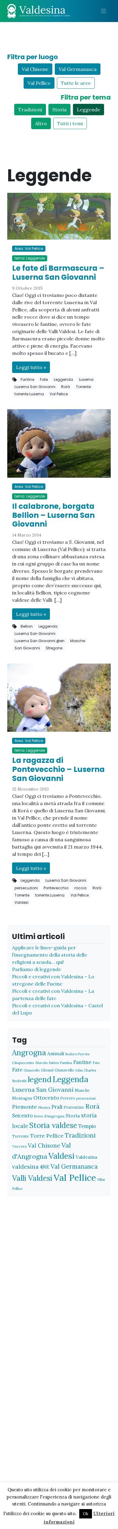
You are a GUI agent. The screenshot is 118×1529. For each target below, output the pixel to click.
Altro (41, 123)
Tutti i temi (70, 123)
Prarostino (74, 1107)
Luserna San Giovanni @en (39, 640)
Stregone (54, 648)
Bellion (27, 626)
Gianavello (32, 1070)
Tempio (87, 1126)
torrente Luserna (29, 394)
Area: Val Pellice (29, 248)
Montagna (22, 1098)
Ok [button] (85, 1513)
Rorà (65, 386)
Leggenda (63, 379)
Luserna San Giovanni (35, 386)
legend (39, 1079)
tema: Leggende (30, 258)
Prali (56, 1107)
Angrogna (29, 1052)
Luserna (86, 379)
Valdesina (86, 1157)
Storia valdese (53, 1125)
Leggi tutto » (31, 367)
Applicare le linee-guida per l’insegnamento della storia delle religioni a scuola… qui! (49, 954)
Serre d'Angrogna (49, 1116)
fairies (54, 1062)
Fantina (66, 1062)
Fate (44, 379)
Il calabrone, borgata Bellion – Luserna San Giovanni (53, 515)
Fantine (27, 379)
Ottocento (46, 1097)
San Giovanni (27, 648)
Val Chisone (35, 69)
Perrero (67, 1098)
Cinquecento (23, 1062)
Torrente (83, 386)
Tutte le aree (76, 83)
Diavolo (41, 1062)
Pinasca (44, 1107)
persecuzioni (26, 887)
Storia (59, 110)
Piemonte (24, 1106)
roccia (80, 887)
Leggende (88, 110)
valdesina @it (30, 1166)
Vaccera (19, 1146)
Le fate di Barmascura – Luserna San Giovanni (58, 272)
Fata (96, 1062)
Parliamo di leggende (36, 969)
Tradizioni (30, 110)
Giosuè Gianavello (57, 1070)
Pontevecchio (56, 887)
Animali (55, 1053)
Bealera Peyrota (77, 1054)
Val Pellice (39, 83)
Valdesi (21, 902)
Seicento (22, 1115)
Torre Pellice (47, 1135)
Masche (77, 640)
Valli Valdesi (32, 1178)
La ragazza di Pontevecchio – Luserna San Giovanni (58, 769)
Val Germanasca (78, 69)
